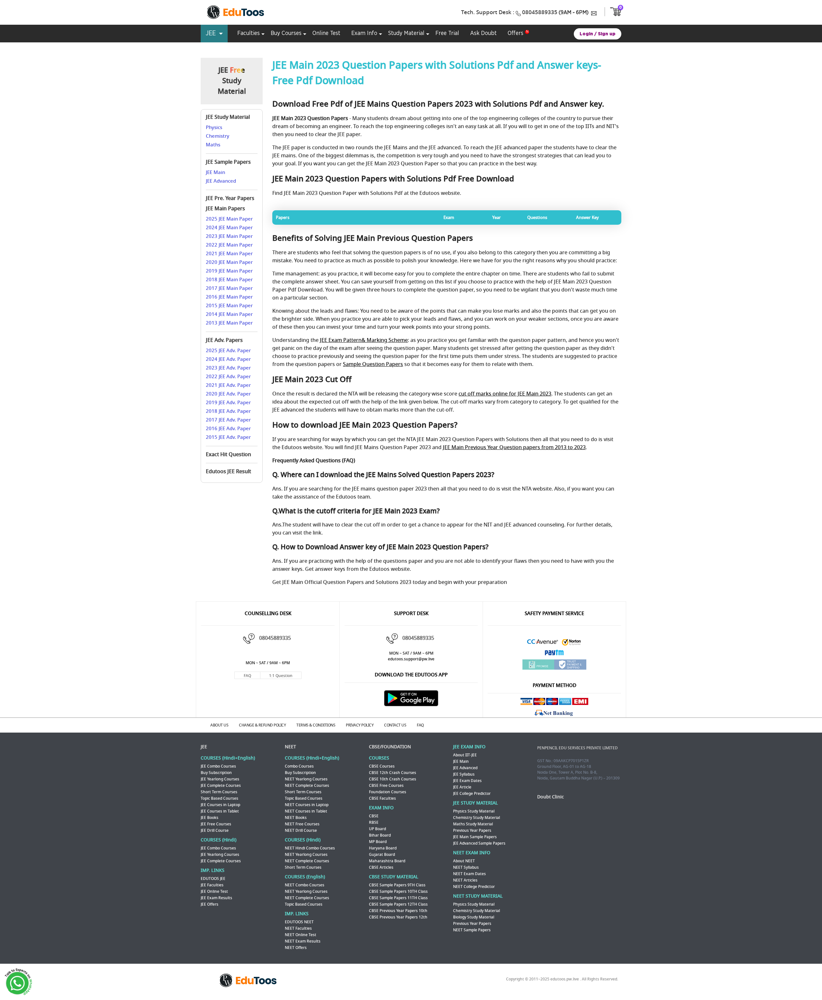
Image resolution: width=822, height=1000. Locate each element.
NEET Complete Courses (307, 785)
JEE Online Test (214, 891)
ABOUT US (219, 725)
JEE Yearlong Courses (220, 779)
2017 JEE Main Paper (229, 288)
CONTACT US (395, 725)
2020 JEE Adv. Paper (228, 393)
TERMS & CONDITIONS (315, 725)
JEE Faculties (212, 885)
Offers (515, 33)
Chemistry (217, 136)
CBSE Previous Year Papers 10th (398, 911)
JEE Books (209, 818)
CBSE (374, 816)
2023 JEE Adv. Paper (228, 367)
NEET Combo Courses (304, 885)
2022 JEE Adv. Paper (228, 376)
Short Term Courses (219, 792)
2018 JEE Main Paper (229, 279)
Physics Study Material (473, 811)
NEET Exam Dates (469, 874)
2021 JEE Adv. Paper (228, 385)
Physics (214, 127)
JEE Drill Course (215, 830)
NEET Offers (296, 948)
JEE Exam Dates (467, 781)
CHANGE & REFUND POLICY (262, 725)
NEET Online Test (300, 935)
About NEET (464, 861)
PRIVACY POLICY (359, 725)
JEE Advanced (221, 181)
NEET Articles (465, 880)
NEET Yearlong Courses (306, 779)
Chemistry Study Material (476, 818)
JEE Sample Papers (228, 162)
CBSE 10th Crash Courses (392, 779)
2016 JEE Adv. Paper (228, 428)
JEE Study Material (228, 117)
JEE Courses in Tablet (220, 811)
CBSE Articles (381, 867)
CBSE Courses (382, 766)
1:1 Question (281, 676)
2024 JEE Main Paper (229, 227)
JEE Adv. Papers (224, 340)
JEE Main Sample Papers (475, 837)
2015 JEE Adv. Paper (228, 437)
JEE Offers (209, 904)
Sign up (607, 33)
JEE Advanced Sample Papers (479, 843)
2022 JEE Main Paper (229, 244)
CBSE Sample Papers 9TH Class (397, 885)
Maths (213, 144)
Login (586, 33)
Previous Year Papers (472, 830)
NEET (290, 746)
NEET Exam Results (302, 941)
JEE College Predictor (472, 793)
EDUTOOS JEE (213, 879)
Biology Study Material (473, 917)
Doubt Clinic (550, 797)
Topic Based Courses (219, 798)
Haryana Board (383, 848)
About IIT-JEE (465, 755)
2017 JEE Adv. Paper (228, 419)
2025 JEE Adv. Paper (228, 350)
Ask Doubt (483, 33)
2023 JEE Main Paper (229, 236)
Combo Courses (299, 766)
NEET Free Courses (302, 824)
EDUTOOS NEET (299, 922)
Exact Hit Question (228, 454)
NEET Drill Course (301, 830)
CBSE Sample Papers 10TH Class (398, 891)
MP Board (378, 842)
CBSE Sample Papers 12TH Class (398, 904)
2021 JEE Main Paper (229, 253)
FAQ (247, 676)
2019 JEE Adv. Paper (228, 402)
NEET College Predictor (474, 887)
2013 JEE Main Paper (229, 322)
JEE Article (462, 787)
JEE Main (215, 172)
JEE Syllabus (464, 774)
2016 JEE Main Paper (229, 296)
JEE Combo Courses (218, 766)
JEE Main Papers (225, 209)
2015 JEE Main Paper (229, 305)
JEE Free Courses (216, 824)
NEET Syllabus (466, 867)
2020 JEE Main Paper (229, 262)
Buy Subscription (216, 773)
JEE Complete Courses (221, 785)
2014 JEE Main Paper (229, 314)
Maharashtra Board (387, 861)
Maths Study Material (473, 824)
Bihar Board (380, 835)
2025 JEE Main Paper (229, 218)
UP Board (377, 829)
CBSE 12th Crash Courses (392, 773)
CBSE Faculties (382, 798)
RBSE (374, 822)
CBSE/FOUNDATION (390, 746)
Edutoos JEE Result (228, 471)
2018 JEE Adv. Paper (228, 411)
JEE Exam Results (216, 898)
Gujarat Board (382, 854)
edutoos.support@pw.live (411, 659)
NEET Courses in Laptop (306, 805)
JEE (204, 746)
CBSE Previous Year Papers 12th (398, 917)
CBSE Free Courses (386, 785)
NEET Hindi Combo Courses (310, 848)
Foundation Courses (387, 792)
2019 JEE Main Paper (229, 270)
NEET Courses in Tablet (306, 811)
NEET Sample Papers (472, 930)
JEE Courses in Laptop (220, 805)
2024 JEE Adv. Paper (228, 359)
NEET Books (296, 818)
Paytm (554, 654)
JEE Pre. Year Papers (230, 198)
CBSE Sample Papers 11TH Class (398, 898)
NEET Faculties (298, 928)
